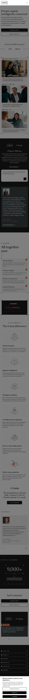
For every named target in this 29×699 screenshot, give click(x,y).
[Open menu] (27, 2)
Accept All (14, 696)
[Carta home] (4, 2)
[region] (14, 687)
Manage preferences (14, 688)
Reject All (14, 692)
